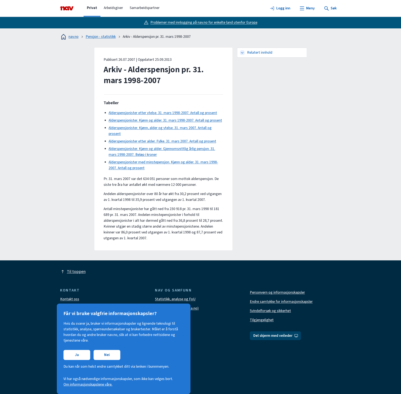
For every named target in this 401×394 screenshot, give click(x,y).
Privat (92, 7)
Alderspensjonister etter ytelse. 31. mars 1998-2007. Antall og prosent (163, 112)
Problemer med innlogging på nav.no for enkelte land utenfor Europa (203, 22)
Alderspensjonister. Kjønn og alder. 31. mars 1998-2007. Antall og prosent (165, 120)
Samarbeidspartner (145, 7)
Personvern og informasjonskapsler (277, 292)
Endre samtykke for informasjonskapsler (281, 301)
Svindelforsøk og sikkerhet (270, 310)
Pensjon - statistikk (101, 36)
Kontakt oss (69, 299)
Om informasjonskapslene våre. (87, 384)
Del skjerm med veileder (272, 335)
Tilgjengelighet (262, 320)
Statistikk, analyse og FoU (175, 299)
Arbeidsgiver (113, 7)
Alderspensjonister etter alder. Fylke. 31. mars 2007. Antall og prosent (162, 141)
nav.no (74, 36)
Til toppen (76, 272)
